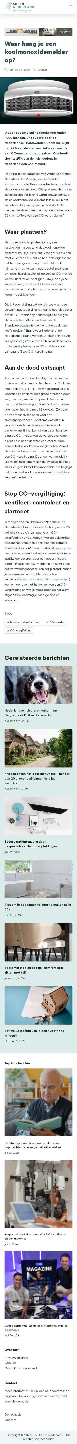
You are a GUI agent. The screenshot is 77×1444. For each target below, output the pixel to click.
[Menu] (70, 7)
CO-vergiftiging (19, 630)
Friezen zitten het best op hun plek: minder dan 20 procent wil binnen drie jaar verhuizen (37, 778)
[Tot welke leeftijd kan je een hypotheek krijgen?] (38, 1005)
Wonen (42, 69)
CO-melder (55, 622)
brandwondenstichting (23, 622)
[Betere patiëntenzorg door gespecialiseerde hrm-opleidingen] (38, 816)
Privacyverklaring (16, 1358)
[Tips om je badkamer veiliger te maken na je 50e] (38, 879)
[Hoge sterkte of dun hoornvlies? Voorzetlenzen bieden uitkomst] (38, 1194)
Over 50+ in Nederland (21, 1368)
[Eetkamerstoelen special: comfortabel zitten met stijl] (38, 942)
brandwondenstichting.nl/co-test (45, 579)
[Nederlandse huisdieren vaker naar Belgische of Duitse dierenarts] (38, 685)
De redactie (13, 1414)
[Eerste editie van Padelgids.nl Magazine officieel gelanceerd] (38, 1285)
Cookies (11, 1363)
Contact (11, 1420)
